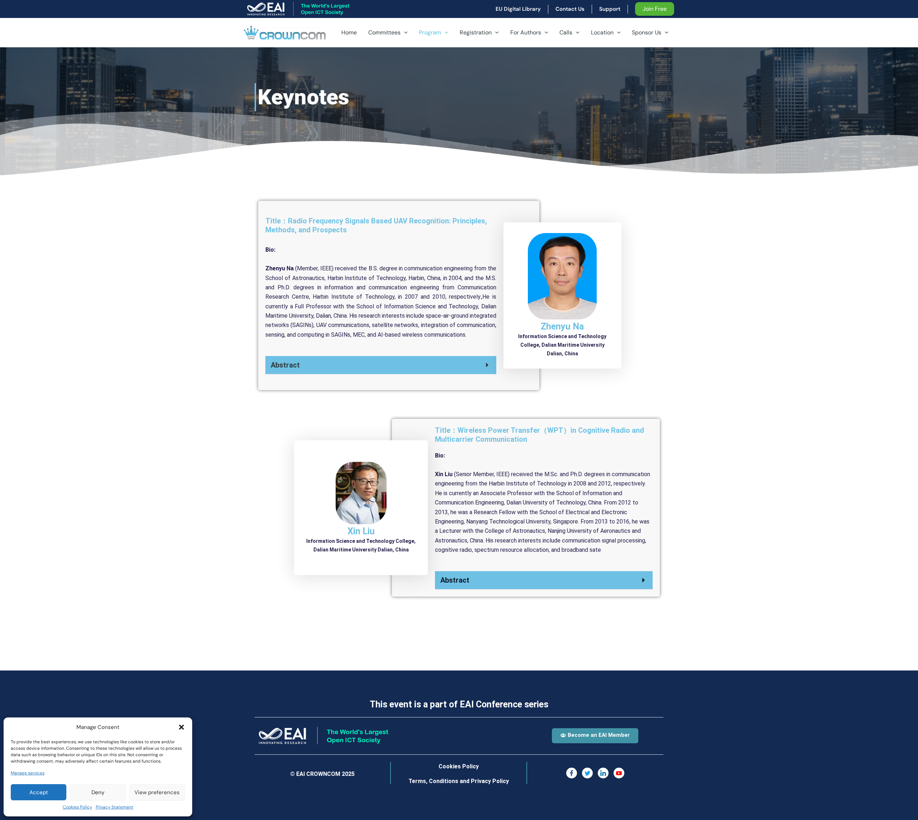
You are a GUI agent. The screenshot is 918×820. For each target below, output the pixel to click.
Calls (565, 32)
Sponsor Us (646, 32)
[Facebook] (571, 773)
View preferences (157, 792)
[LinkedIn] (603, 773)
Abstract (285, 365)
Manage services (27, 773)
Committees (384, 32)
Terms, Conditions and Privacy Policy (458, 781)
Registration (476, 32)
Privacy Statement (114, 807)
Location (602, 32)
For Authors (525, 32)
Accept (38, 792)
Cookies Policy (77, 807)
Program (430, 32)
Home (349, 32)
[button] (181, 727)
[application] (404, 32)
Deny (97, 792)
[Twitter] (587, 773)
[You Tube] (619, 773)
